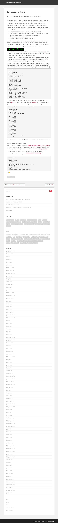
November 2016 (11, 379)
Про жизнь (26, 16)
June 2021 (9, 323)
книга (17, 242)
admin (16, 16)
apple (18, 234)
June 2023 (9, 287)
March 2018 (10, 351)
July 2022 (9, 301)
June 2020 (9, 334)
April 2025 (9, 262)
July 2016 (9, 390)
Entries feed (8, 505)
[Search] (50, 191)
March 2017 (10, 370)
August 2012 (10, 493)
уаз (36, 242)
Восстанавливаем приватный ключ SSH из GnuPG (18, 199)
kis (23, 236)
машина (8, 224)
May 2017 (9, 365)
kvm (26, 236)
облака (21, 224)
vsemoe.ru (29, 219)
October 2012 (10, 487)
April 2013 (9, 470)
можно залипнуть (15, 224)
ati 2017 (26, 234)
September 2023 (11, 284)
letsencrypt (33, 236)
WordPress (52, 521)
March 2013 (10, 473)
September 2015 (11, 406)
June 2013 (9, 465)
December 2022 (11, 295)
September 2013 (11, 457)
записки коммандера (10, 242)
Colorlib (43, 521)
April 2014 (9, 437)
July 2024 (9, 279)
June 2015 (9, 409)
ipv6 (14, 236)
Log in (7, 502)
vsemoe (48, 238)
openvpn (8, 238)
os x (14, 238)
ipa (11, 236)
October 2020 (10, 329)
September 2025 (11, 251)
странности (32, 242)
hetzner (7, 236)
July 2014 (9, 429)
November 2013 (11, 451)
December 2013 (11, 448)
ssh (36, 238)
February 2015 (10, 418)
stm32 (40, 238)
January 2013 (10, 479)
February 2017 (10, 373)
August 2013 (10, 459)
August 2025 (10, 254)
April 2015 (9, 415)
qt (18, 219)
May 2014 (9, 434)
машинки (22, 242)
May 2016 (9, 393)
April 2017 (9, 368)
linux (8, 176)
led (29, 236)
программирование (28, 224)
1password (8, 234)
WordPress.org (9, 510)
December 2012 (11, 482)
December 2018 (11, 337)
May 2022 (9, 306)
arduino (21, 234)
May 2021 (9, 326)
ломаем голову (46, 221)
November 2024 (11, 270)
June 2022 (9, 304)
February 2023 (10, 292)
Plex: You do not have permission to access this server (18, 207)
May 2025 (9, 259)
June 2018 (9, 348)
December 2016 (11, 376)
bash (30, 234)
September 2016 (11, 384)
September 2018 (11, 340)
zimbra (22, 240)
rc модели (26, 238)
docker (37, 234)
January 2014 (10, 445)
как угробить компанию (32, 221)
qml (16, 219)
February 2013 (10, 476)
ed (40, 234)
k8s (16, 236)
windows (8, 240)
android (13, 234)
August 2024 (10, 276)
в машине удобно (17, 221)
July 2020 (9, 331)
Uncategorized (23, 219)
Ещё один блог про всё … (14, 2)
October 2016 (10, 381)
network (46, 236)
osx (12, 238)
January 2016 (10, 401)
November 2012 (11, 484)
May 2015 (9, 412)
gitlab (48, 234)
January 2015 (10, 420)
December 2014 (11, 423)
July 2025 (9, 256)
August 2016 (10, 387)
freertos (44, 234)
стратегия (48, 224)
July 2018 (9, 345)
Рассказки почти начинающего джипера (34, 240)
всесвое (23, 221)
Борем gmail (9, 210)
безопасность (9, 221)
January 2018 (10, 354)
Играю (39, 219)
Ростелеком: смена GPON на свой (14, 202)
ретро (43, 224)
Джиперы (35, 219)
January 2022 (10, 312)
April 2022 (9, 309)
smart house (32, 238)
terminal (12, 176)
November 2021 (11, 317)
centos (33, 234)
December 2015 (11, 404)
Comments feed (9, 507)
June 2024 (9, 281)
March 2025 (10, 265)
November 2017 (11, 356)
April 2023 (9, 290)
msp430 (41, 236)
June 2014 (9, 432)
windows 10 (13, 240)
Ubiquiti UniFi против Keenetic (13, 204)
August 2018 (10, 343)
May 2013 (9, 468)
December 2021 (11, 315)
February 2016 (10, 398)
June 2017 (9, 362)
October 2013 (10, 454)
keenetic (20, 236)
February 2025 (10, 267)
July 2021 (9, 320)
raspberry (21, 238)
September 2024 (11, 273)
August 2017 (10, 359)
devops (12, 219)
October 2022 (10, 298)
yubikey (18, 240)
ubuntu (43, 238)
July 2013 (9, 462)
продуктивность (33, 16)
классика (40, 221)
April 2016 (9, 395)
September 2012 (11, 490)
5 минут (22, 16)
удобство (40, 16)
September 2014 (11, 426)
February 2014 (10, 443)
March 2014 (10, 440)
